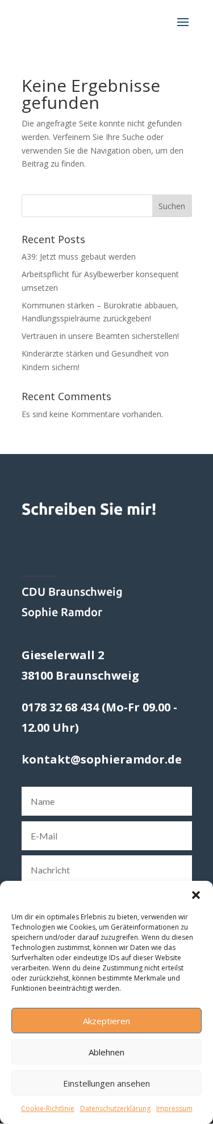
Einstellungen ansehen (106, 1083)
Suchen (171, 206)
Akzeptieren (106, 1021)
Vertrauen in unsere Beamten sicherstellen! (100, 335)
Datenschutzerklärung (115, 1108)
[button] (196, 895)
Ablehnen (106, 1052)
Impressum (174, 1108)
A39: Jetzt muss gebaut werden (79, 256)
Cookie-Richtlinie (47, 1108)
